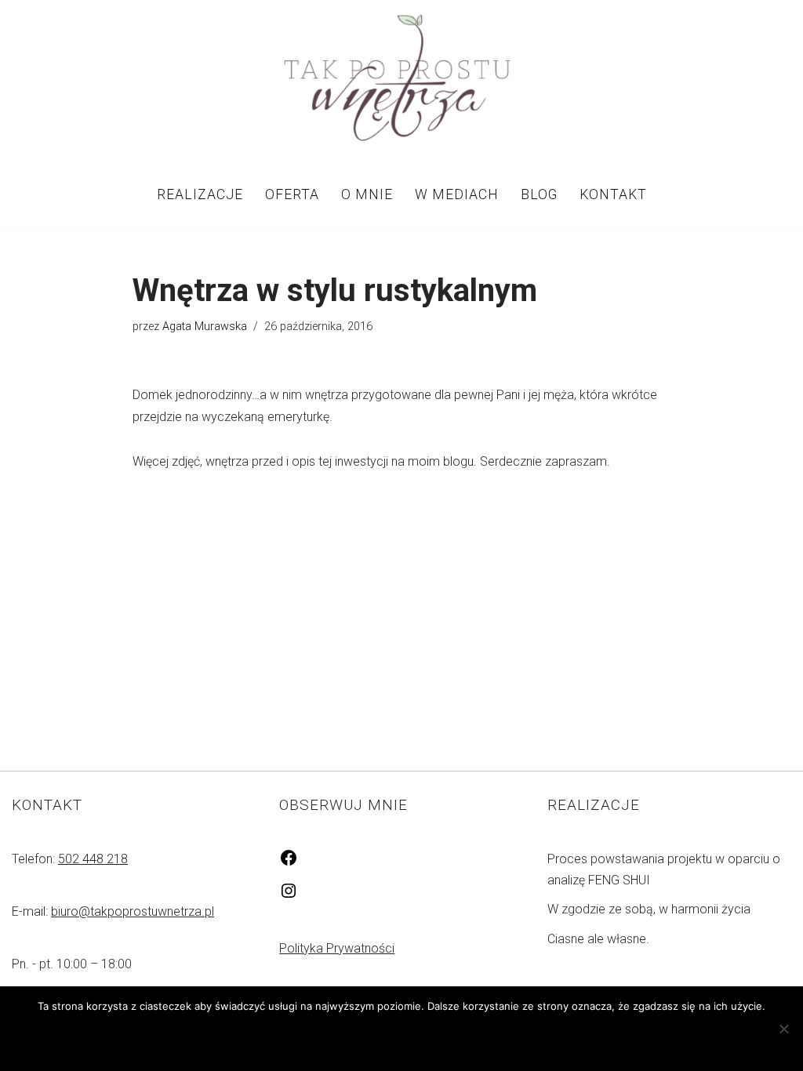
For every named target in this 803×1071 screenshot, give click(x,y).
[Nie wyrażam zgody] (783, 1029)
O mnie (367, 194)
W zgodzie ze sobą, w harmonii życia (648, 909)
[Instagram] (288, 895)
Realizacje (200, 194)
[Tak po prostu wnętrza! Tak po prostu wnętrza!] (401, 80)
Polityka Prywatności (336, 948)
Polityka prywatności (441, 1038)
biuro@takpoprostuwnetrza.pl (132, 911)
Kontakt (613, 194)
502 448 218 (93, 858)
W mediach (457, 194)
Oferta (292, 194)
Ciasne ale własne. (598, 938)
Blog (539, 194)
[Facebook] (288, 862)
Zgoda (329, 1038)
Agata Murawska (204, 326)
